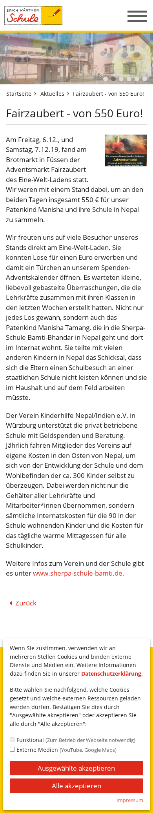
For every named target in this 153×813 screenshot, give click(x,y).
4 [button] (129, 79)
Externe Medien (66, 749)
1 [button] (105, 79)
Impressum (130, 800)
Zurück (25, 602)
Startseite (18, 93)
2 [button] (113, 79)
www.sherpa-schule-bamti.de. (78, 573)
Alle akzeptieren (76, 785)
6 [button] (144, 79)
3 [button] (121, 79)
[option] (76, 58)
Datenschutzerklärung (111, 673)
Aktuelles (52, 93)
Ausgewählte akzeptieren (76, 768)
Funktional (75, 740)
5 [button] (137, 79)
